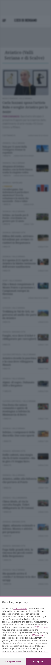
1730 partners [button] (20, 608)
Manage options (13, 661)
